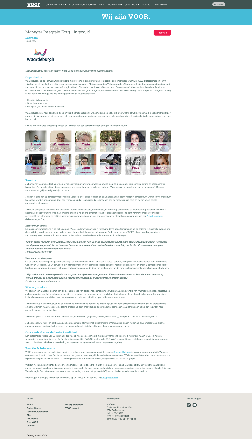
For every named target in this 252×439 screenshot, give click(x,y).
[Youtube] (194, 405)
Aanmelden (219, 4)
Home (30, 404)
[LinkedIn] (189, 405)
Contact (31, 425)
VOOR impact (72, 408)
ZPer (29, 415)
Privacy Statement (74, 404)
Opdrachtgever (34, 408)
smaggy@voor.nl (109, 377)
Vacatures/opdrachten (37, 411)
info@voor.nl (113, 398)
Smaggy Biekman (122, 352)
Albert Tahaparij (154, 216)
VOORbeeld (32, 418)
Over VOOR (32, 422)
